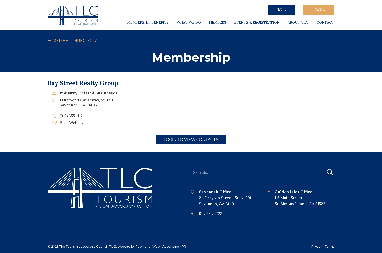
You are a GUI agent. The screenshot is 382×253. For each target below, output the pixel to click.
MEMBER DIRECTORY (74, 40)
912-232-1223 (210, 213)
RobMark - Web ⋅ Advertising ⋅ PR (160, 246)
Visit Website (72, 122)
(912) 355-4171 (72, 115)
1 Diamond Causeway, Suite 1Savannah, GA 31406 (86, 102)
